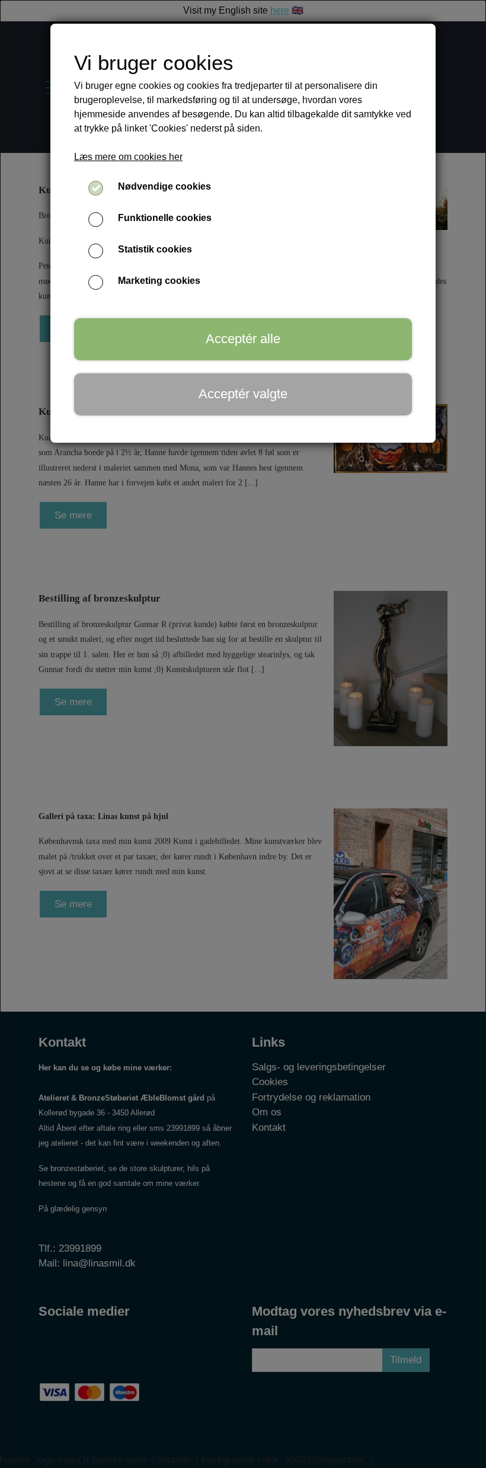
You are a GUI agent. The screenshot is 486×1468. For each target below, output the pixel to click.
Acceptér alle (243, 338)
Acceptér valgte (243, 393)
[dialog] (243, 734)
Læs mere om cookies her (128, 157)
